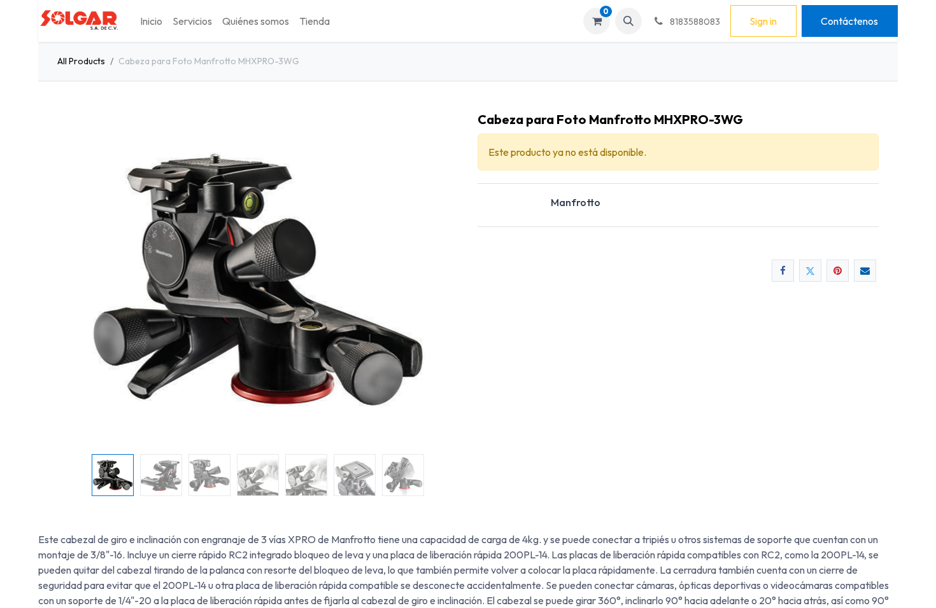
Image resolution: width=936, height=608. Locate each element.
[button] (628, 21)
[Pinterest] (837, 270)
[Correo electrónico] (865, 270)
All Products (81, 61)
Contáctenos (849, 21)
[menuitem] (151, 21)
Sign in (763, 21)
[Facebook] (783, 270)
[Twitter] (810, 270)
